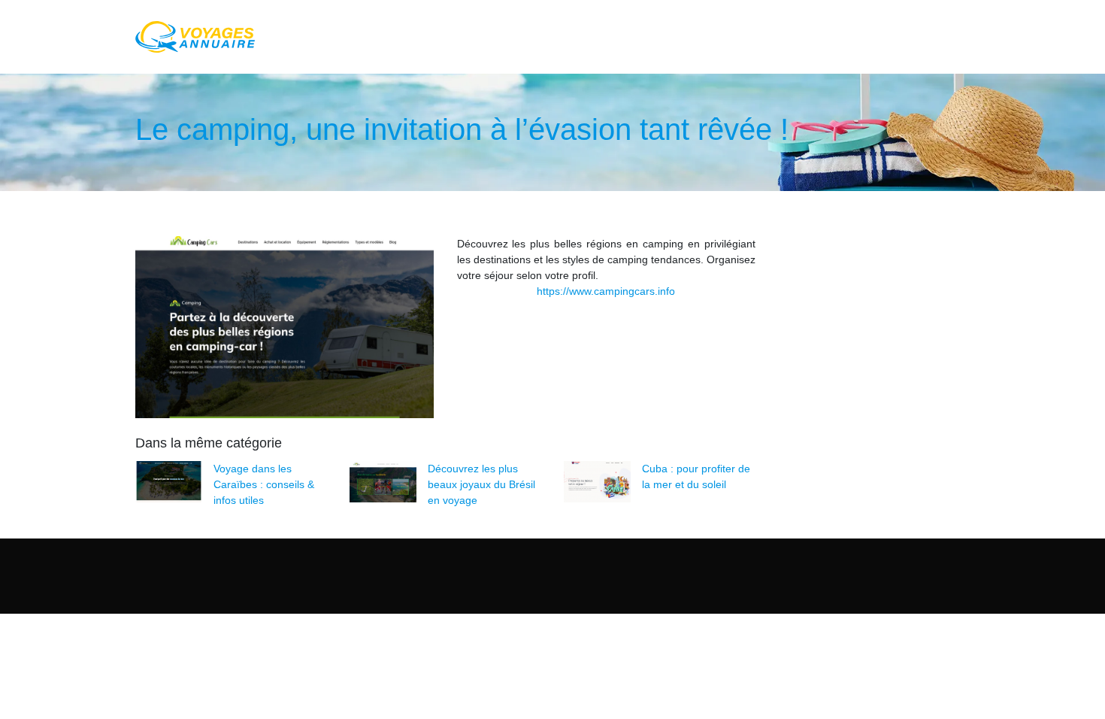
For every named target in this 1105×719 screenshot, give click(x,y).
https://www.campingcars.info (606, 291)
